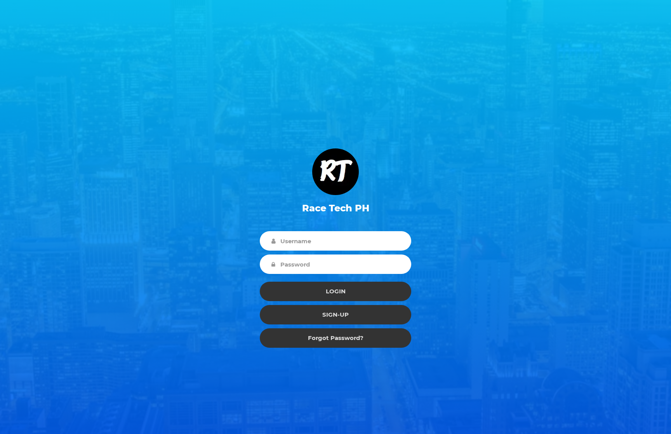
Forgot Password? (335, 338)
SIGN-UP (335, 314)
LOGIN (336, 291)
